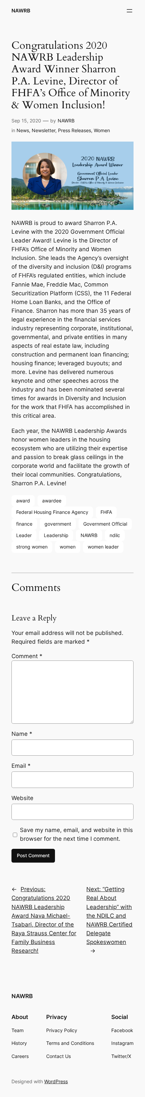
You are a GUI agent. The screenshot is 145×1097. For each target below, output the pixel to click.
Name (21, 733)
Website (22, 798)
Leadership (56, 535)
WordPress (56, 1081)
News (23, 130)
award (23, 500)
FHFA (106, 512)
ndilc (115, 535)
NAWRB (20, 11)
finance (24, 524)
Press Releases (74, 130)
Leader (24, 535)
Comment (26, 656)
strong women (32, 547)
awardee (51, 500)
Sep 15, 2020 (26, 120)
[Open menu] (129, 11)
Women (102, 130)
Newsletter (43, 130)
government (58, 524)
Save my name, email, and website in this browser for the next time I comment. (76, 834)
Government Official (105, 524)
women (68, 547)
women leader (103, 547)
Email (21, 765)
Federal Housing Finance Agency (52, 512)
